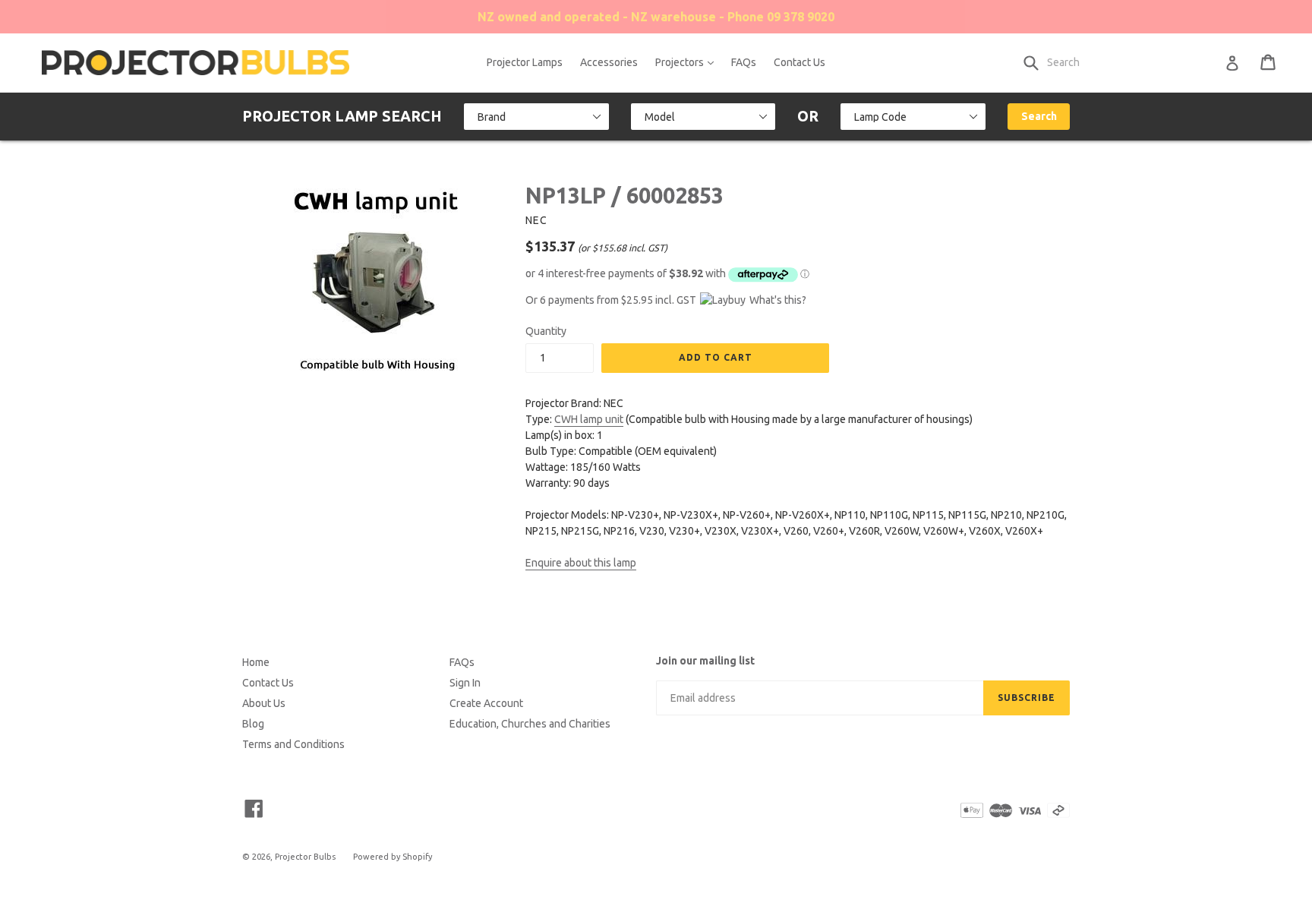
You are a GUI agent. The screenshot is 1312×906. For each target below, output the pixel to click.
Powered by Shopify (392, 856)
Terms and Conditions (293, 744)
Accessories (609, 62)
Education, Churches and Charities (529, 724)
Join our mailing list (705, 661)
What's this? (777, 300)
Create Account (486, 703)
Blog (253, 724)
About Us (263, 703)
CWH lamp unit (588, 419)
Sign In (465, 683)
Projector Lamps (525, 62)
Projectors (688, 61)
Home (256, 662)
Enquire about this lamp (580, 563)
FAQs (743, 62)
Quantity (545, 331)
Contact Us (799, 62)
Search (1039, 116)
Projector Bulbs (305, 856)
